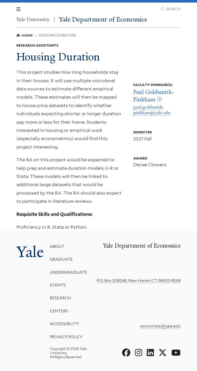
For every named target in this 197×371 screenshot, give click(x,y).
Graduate (61, 259)
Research (60, 297)
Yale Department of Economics (103, 19)
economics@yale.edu (160, 326)
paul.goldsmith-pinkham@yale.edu (151, 109)
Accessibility (64, 323)
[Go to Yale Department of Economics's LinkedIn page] (150, 352)
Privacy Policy (66, 336)
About (57, 246)
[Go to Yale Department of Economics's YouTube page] (176, 352)
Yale (30, 252)
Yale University (33, 19)
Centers (59, 311)
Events (58, 285)
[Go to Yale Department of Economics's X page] (163, 352)
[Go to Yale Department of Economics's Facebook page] (126, 352)
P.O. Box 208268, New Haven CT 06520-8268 (139, 280)
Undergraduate (68, 272)
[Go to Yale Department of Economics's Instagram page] (138, 352)
